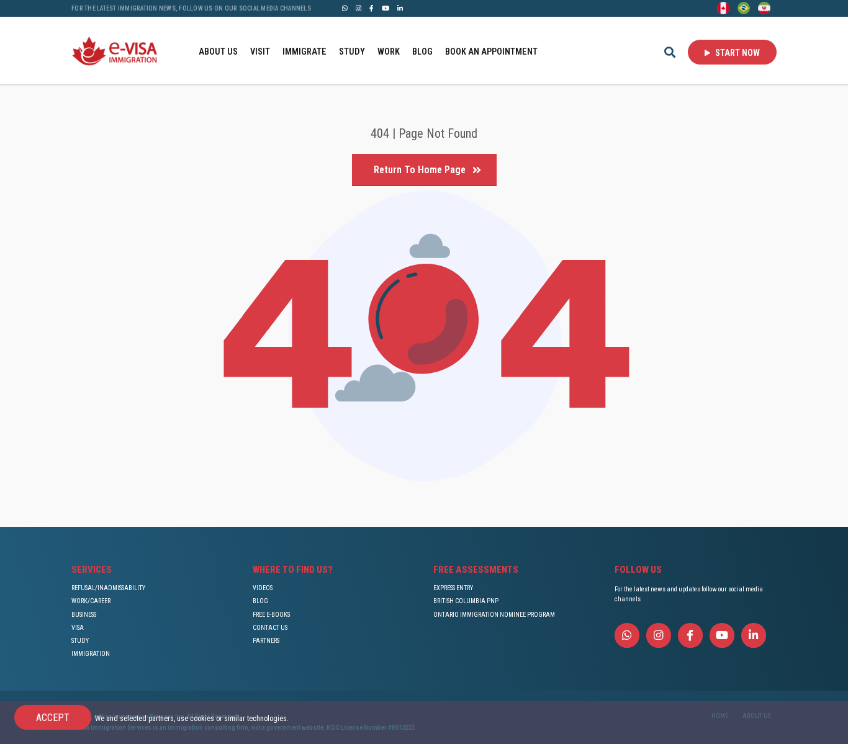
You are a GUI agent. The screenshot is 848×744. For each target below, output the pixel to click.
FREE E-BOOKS (271, 615)
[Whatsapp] (345, 8)
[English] (723, 7)
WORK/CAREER (91, 601)
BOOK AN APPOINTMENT (491, 52)
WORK (388, 52)
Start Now (736, 53)
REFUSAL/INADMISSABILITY (108, 588)
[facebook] (371, 8)
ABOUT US (218, 52)
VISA (77, 628)
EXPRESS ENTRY (453, 588)
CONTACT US (270, 628)
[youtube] (385, 8)
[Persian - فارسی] (764, 7)
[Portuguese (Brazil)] (743, 7)
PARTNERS (266, 641)
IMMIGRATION (90, 654)
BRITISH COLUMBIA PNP (465, 601)
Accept (53, 718)
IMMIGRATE (304, 52)
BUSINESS (83, 615)
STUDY (352, 52)
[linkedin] (400, 8)
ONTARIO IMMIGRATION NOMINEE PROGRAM (494, 615)
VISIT (260, 52)
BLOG (422, 52)
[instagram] (358, 8)
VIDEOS (263, 588)
